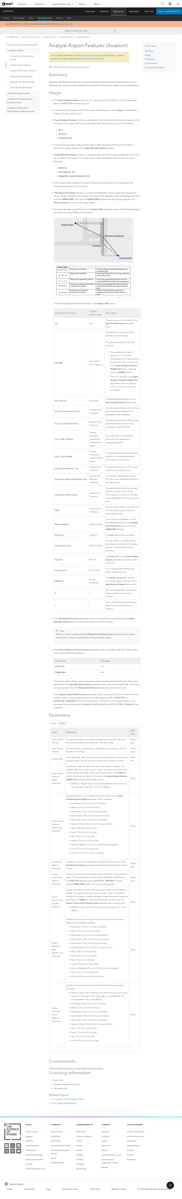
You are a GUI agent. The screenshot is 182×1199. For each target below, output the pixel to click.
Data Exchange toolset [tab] (19, 93)
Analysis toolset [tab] (16, 50)
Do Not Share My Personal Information (154, 1189)
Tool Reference (44, 18)
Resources (119, 11)
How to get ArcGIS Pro (169, 11)
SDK (69, 18)
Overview (90, 11)
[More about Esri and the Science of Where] (12, 1132)
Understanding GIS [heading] (84, 1125)
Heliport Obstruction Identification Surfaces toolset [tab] (20, 109)
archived (86, 55)
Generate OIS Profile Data (21, 87)
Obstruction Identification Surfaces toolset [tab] (20, 101)
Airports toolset (66, 37)
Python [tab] (63, 723)
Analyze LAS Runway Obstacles (23, 71)
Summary (149, 51)
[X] (12, 1145)
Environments (151, 63)
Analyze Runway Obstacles (21, 76)
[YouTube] (18, 1151)
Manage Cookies (119, 1189)
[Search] (162, 3)
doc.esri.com (67, 24)
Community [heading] (56, 1125)
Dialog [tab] (53, 723)
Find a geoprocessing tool (64, 1103)
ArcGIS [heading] (28, 1125)
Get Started (18, 18)
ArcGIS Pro (8, 11)
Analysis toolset (82, 37)
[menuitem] (36, 1131)
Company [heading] (106, 1125)
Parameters (150, 59)
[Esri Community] (6, 1151)
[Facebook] (6, 1145)
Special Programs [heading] (135, 1125)
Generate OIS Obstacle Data (22, 82)
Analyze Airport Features (20, 65)
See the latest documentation (90, 58)
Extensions (134, 11)
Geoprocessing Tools (30, 37)
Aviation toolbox (50, 37)
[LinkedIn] (18, 1145)
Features (104, 11)
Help (31, 18)
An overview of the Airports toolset (22, 45)
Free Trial (149, 11)
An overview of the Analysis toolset (22, 58)
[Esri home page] (7, 4)
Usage (148, 55)
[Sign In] (177, 4)
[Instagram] (12, 1151)
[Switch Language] (169, 3)
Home (6, 18)
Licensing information (155, 67)
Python (59, 18)
